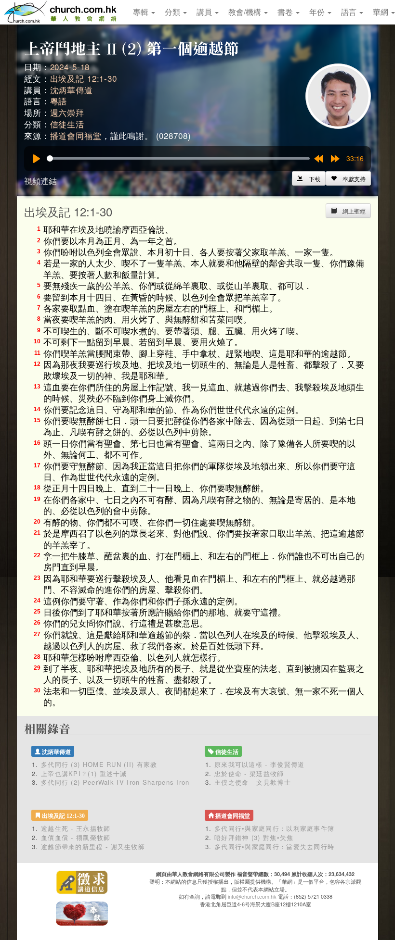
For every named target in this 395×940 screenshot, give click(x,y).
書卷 (286, 11)
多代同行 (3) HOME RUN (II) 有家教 (99, 764)
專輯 (141, 11)
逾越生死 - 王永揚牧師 (76, 828)
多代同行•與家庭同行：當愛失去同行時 (274, 846)
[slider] (178, 158)
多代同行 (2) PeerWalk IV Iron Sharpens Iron (115, 782)
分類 (173, 11)
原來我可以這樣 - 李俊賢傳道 (259, 764)
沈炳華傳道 (71, 90)
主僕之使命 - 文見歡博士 (252, 782)
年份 (318, 11)
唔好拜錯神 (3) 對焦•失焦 (254, 837)
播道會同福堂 (76, 135)
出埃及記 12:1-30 (83, 78)
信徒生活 (67, 124)
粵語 (58, 101)
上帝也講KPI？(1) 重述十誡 (84, 773)
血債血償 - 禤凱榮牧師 (76, 837)
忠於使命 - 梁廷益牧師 (249, 773)
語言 (349, 11)
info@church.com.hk (252, 896)
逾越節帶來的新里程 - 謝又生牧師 (93, 846)
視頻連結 (40, 181)
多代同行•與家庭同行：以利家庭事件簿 (274, 828)
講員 (205, 11)
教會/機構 (245, 11)
